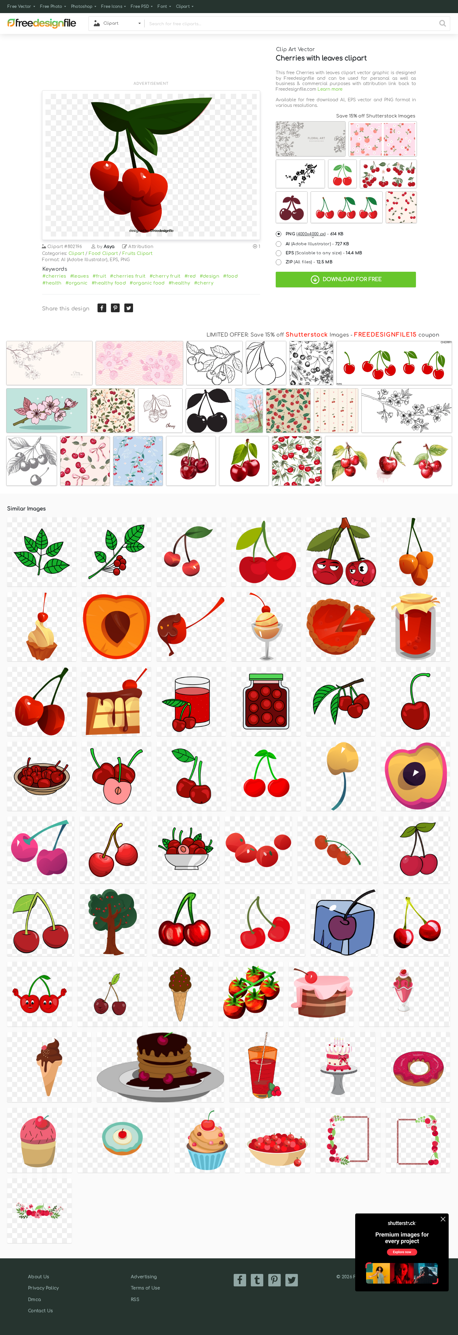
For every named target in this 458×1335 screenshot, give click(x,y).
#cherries (54, 276)
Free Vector (19, 6)
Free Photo (51, 6)
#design (209, 276)
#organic (76, 282)
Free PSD (140, 6)
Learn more (329, 89)
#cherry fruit (165, 276)
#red (190, 276)
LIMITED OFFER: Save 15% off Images (278, 335)
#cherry (203, 282)
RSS (135, 1299)
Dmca (34, 1299)
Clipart (183, 6)
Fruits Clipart (137, 253)
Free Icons (111, 6)
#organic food (147, 282)
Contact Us (40, 1311)
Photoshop (82, 6)
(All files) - (309, 262)
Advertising (144, 1277)
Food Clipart (103, 253)
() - (315, 234)
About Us (38, 1277)
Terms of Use (145, 1288)
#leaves (79, 276)
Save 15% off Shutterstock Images (375, 115)
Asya (109, 246)
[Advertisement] (151, 61)
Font (162, 6)
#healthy (179, 282)
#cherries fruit (128, 276)
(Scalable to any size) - (324, 253)
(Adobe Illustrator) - (317, 244)
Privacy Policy (43, 1288)
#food (230, 276)
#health (51, 282)
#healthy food (109, 282)
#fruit (99, 276)
